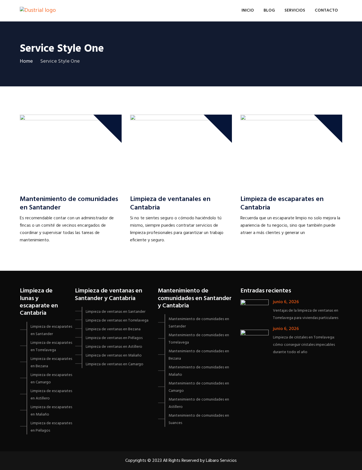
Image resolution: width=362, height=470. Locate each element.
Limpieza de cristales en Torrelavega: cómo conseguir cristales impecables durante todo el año (304, 344)
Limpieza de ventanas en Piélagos (114, 338)
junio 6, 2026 (286, 302)
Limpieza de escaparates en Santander (51, 330)
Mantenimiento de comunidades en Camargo (199, 387)
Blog (269, 10)
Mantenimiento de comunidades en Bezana (199, 355)
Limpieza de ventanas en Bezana (113, 329)
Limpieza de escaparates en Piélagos (51, 427)
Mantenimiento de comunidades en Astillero (199, 403)
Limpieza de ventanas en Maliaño (114, 355)
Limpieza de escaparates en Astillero (51, 395)
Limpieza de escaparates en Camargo (51, 379)
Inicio (248, 10)
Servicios (295, 10)
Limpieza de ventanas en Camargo (114, 364)
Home (26, 61)
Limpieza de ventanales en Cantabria (170, 203)
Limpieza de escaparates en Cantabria (282, 203)
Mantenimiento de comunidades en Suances (199, 419)
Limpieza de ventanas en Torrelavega (117, 320)
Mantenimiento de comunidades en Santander (69, 203)
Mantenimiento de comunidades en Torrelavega (199, 339)
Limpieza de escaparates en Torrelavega (51, 346)
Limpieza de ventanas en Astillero (114, 347)
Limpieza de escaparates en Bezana (51, 363)
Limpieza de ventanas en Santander (115, 312)
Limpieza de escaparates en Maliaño (51, 411)
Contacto (326, 10)
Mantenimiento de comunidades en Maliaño (199, 371)
